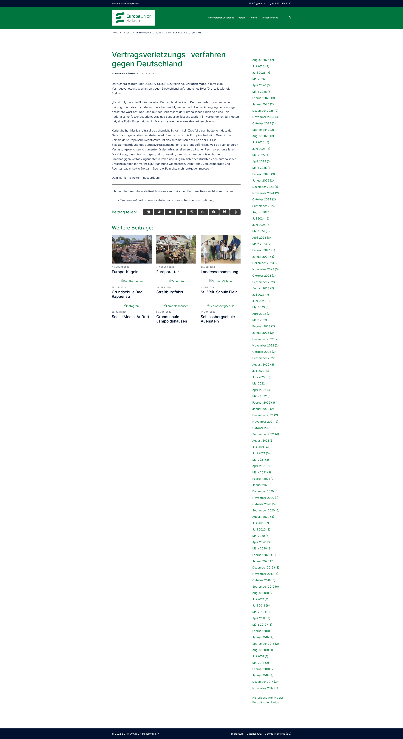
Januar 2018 (260, 675)
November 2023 (263, 269)
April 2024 (259, 237)
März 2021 (259, 472)
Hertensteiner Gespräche (221, 17)
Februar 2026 (261, 98)
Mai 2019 (258, 612)
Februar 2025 (261, 174)
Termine (253, 17)
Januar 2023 (260, 332)
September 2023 (263, 282)
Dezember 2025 (263, 110)
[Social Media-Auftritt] (132, 306)
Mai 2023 (258, 307)
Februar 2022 (261, 402)
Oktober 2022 (261, 351)
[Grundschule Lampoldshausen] (176, 306)
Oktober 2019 (261, 580)
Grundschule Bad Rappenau (127, 294)
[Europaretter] (176, 249)
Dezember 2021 (262, 415)
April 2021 (259, 466)
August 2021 (260, 440)
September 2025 (263, 129)
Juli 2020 (258, 523)
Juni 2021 (258, 453)
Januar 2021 (260, 485)
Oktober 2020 (261, 504)
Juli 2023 (258, 294)
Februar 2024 (261, 250)
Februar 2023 (261, 326)
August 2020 (260, 516)
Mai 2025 (258, 155)
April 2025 (259, 161)
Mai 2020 (258, 535)
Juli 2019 (258, 599)
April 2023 (259, 313)
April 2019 (259, 618)
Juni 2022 (259, 377)
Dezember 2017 (262, 681)
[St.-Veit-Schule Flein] (221, 281)
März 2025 (259, 167)
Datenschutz (254, 733)
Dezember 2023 (263, 263)
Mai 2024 (258, 231)
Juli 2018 (258, 656)
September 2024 (263, 206)
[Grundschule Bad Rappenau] (132, 281)
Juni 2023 (259, 301)
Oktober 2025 (261, 123)
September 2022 (263, 358)
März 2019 (259, 624)
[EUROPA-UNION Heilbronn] (133, 17)
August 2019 (260, 593)
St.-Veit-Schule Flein (219, 292)
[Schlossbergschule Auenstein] (221, 306)
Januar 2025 (260, 180)
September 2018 (263, 643)
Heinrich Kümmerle (126, 73)
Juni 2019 (258, 605)
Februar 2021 (261, 478)
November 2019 (263, 573)
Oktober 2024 (261, 199)
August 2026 (260, 60)
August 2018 (260, 650)
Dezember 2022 (263, 339)
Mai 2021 (258, 459)
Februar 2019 (261, 631)
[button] (290, 17)
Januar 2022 (260, 409)
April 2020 (259, 542)
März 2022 (259, 396)
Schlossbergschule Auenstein (218, 319)
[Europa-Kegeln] (132, 249)
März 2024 (259, 244)
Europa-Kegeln (125, 272)
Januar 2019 (260, 637)
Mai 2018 (258, 662)
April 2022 (259, 390)
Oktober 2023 (261, 275)
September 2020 (263, 510)
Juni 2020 (259, 529)
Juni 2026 (259, 72)
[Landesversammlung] (221, 249)
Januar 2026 (260, 104)
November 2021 (263, 421)
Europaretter (167, 272)
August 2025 (260, 136)
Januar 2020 (260, 561)
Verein (241, 17)
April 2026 (259, 85)
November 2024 (263, 193)
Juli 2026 (258, 66)
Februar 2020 (261, 555)
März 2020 (259, 548)
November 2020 (263, 497)
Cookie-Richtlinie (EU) (278, 733)
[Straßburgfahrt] (176, 281)
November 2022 (263, 345)
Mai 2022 (258, 383)
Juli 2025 (258, 142)
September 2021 (263, 434)
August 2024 (261, 212)
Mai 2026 (258, 79)
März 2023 (259, 320)
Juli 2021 (258, 447)
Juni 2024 (259, 224)
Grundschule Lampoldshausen (171, 319)
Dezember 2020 (263, 491)
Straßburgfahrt (169, 292)
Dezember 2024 (263, 186)
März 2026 (259, 91)
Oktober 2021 (261, 428)
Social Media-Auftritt (130, 316)
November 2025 (263, 117)
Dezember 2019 (262, 567)
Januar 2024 (260, 256)
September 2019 (263, 586)
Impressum (237, 733)
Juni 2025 (259, 148)
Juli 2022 (258, 370)
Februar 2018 (261, 669)
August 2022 (260, 364)
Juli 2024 (258, 218)
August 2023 (260, 288)
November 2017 (262, 688)
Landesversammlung (219, 272)
